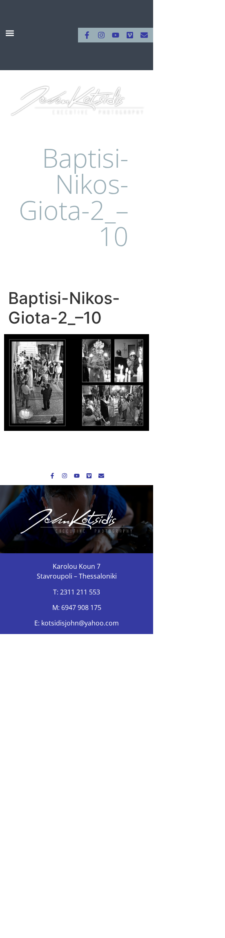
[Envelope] (144, 35)
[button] (10, 33)
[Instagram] (101, 35)
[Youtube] (115, 35)
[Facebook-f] (87, 35)
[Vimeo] (130, 35)
